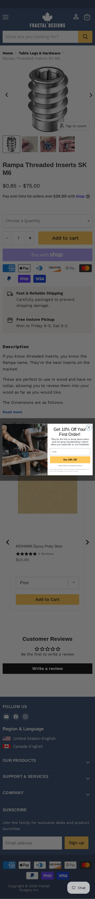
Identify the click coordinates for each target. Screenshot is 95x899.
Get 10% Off (70, 459)
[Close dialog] (89, 427)
